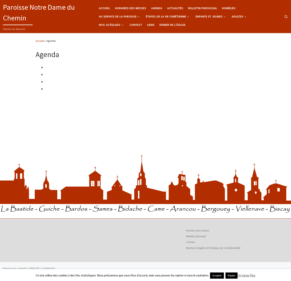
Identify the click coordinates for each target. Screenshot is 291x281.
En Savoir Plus (246, 275)
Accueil (40, 41)
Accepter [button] (217, 275)
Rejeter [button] (231, 275)
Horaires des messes (197, 230)
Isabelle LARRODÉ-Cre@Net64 (36, 268)
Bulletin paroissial (196, 236)
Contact (190, 242)
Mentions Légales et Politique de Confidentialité (213, 248)
